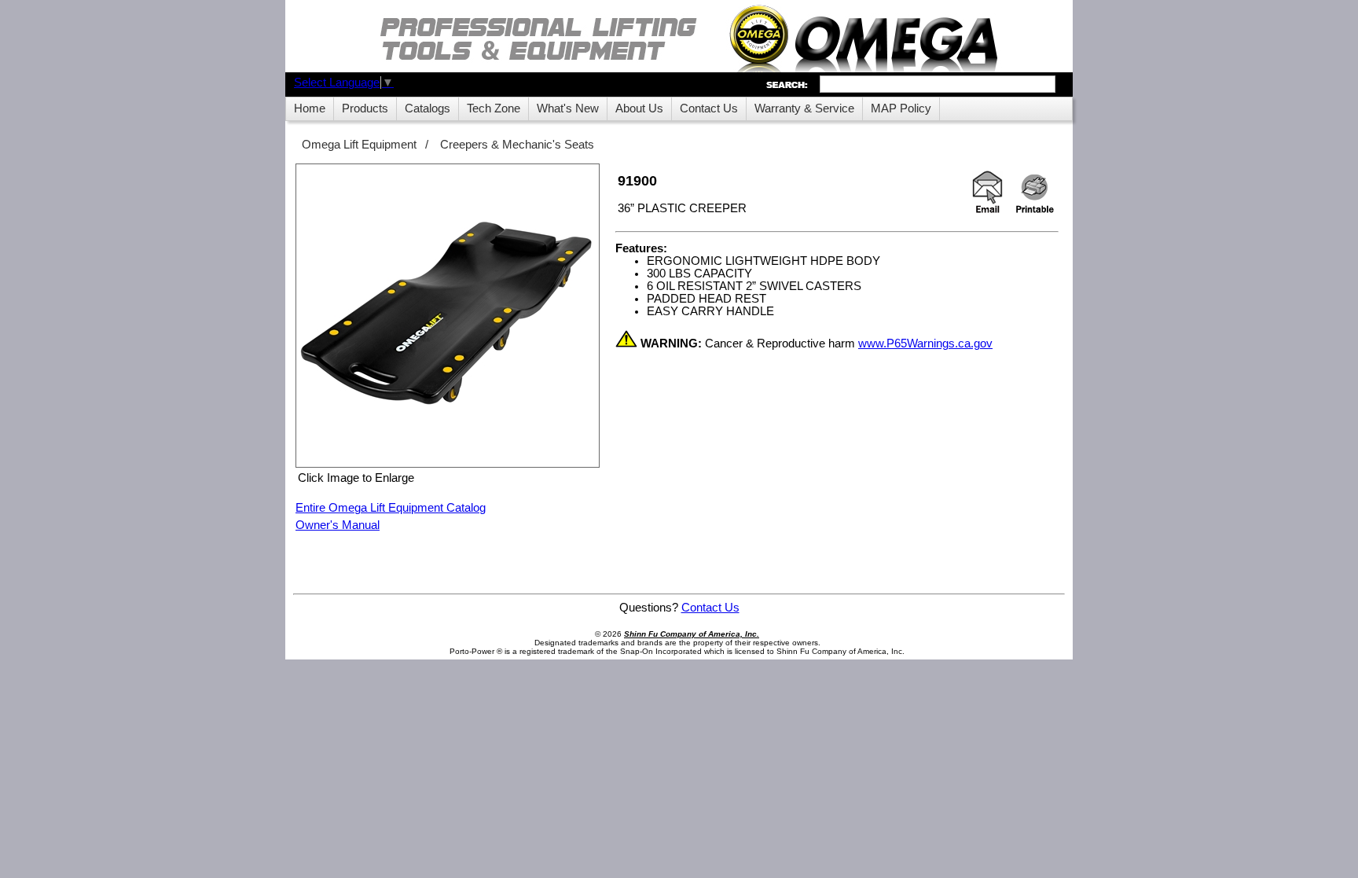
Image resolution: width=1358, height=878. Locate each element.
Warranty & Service (804, 108)
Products (365, 108)
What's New (568, 108)
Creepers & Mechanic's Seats (517, 144)
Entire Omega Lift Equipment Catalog (390, 507)
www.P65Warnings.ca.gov (925, 343)
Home (309, 108)
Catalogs (427, 108)
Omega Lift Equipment (359, 144)
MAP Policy (901, 108)
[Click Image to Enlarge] (447, 315)
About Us (639, 108)
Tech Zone (493, 108)
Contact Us (709, 108)
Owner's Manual (337, 525)
